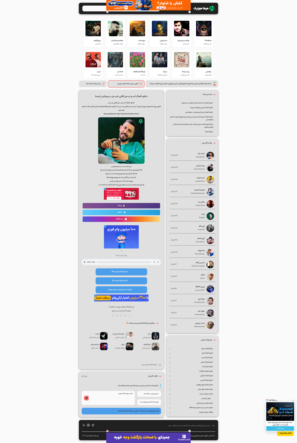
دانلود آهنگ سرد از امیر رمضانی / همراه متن (199, 112)
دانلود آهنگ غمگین (206, 375)
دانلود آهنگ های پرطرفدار (204, 385)
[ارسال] (86, 398)
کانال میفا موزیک (285, 433)
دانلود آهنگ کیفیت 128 (120, 280)
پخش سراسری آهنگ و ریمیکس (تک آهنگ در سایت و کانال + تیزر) (189, 425)
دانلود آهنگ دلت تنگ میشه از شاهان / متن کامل (197, 103)
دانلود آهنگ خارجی (207, 362)
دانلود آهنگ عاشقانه (206, 371)
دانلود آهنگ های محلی (149, 364)
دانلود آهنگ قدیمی (206, 380)
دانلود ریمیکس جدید (206, 394)
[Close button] (293, 400)
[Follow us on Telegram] (92, 426)
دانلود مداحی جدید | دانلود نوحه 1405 (201, 407)
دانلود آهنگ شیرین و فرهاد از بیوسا (201, 107)
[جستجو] (85, 8)
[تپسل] (107, 12)
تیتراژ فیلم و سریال (207, 348)
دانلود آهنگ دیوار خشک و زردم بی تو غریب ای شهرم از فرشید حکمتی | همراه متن (191, 118)
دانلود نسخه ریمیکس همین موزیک (120, 289)
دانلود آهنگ (209, 132)
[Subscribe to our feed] (83, 426)
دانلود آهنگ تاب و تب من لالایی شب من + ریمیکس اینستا (121, 96)
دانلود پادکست (206, 398)
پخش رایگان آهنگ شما (93, 83)
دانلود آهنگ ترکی (207, 353)
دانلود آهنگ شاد (207, 366)
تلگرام (119, 212)
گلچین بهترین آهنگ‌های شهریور (128, 83)
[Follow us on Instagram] (88, 426)
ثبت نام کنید (280, 428)
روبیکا (120, 205)
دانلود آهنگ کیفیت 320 (120, 271)
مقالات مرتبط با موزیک (206, 412)
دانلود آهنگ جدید (207, 357)
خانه (213, 425)
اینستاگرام (119, 219)
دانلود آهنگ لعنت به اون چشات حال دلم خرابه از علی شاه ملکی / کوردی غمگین (192, 126)
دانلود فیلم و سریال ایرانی (205, 403)
